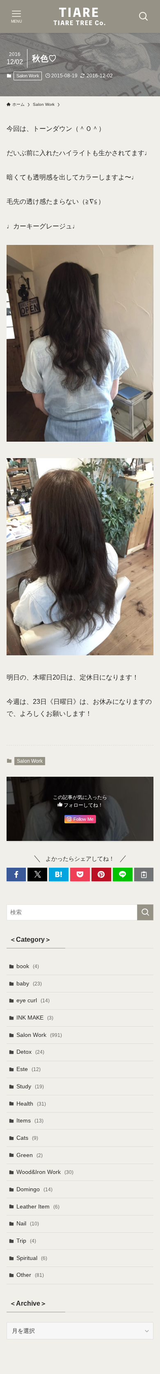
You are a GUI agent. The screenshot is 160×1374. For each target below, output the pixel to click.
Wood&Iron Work (44, 1172)
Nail (27, 1223)
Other (30, 1275)
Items (29, 1120)
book (27, 966)
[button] (16, 875)
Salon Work (27, 75)
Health (31, 1103)
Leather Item (37, 1206)
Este (28, 1069)
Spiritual (31, 1258)
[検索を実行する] (145, 912)
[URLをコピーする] (144, 875)
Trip (26, 1240)
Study (30, 1086)
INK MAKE (34, 1017)
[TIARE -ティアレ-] (80, 16)
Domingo (34, 1189)
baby (29, 983)
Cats (27, 1137)
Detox (30, 1051)
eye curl (33, 1000)
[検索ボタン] (143, 16)
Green (29, 1155)
